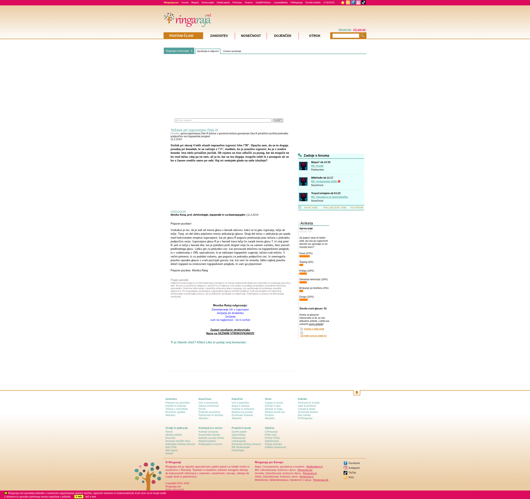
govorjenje (243, 133)
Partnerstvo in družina (211, 415)
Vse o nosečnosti (208, 402)
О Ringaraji (271, 431)
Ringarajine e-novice (210, 444)
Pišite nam (271, 434)
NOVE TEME (311, 207)
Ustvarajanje (239, 441)
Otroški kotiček (313, 2)
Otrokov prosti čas (275, 412)
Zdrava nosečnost (209, 405)
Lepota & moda (306, 409)
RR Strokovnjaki (241, 447)
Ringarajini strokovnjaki (177, 51)
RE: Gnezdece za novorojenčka (329, 197)
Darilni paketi (223, 2)
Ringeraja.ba (305, 470)
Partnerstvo (317, 169)
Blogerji (195, 2)
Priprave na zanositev (177, 402)
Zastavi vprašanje (232, 51)
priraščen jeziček (267, 133)
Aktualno (170, 415)
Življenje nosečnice (209, 412)
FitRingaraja (296, 2)
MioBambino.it (314, 466)
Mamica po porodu (242, 412)
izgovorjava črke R (197, 133)
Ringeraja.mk (320, 480)
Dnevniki (170, 437)
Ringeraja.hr (310, 473)
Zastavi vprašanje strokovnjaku (230, 329)
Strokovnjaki (207, 2)
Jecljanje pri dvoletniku (230, 313)
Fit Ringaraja (305, 418)
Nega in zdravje (240, 405)
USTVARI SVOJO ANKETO (313, 336)
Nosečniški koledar (209, 434)
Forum (169, 431)
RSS (351, 477)
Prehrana (237, 2)
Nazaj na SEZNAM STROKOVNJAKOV (230, 333)
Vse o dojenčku (240, 402)
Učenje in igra (273, 405)
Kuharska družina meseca (246, 444)
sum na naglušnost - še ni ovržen (230, 319)
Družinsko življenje (242, 415)
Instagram (354, 468)
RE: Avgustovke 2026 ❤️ (326, 181)
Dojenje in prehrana (243, 409)
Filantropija (238, 450)
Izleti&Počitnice (263, 2)
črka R (253, 133)
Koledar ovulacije (208, 431)
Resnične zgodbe (175, 412)
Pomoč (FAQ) (272, 437)
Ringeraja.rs (306, 476)
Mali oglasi (171, 450)
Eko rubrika (304, 415)
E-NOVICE (329, 2)
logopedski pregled (199, 136)
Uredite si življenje (175, 405)
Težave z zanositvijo (176, 409)
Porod (202, 409)
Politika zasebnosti (275, 447)
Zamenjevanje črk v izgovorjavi (230, 309)
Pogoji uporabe (273, 444)
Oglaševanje (272, 441)
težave (233, 133)
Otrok (314, 35)
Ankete (169, 453)
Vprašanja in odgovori (208, 51)
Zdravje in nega (273, 409)
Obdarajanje (239, 437)
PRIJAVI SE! (344, 30)
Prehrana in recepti (308, 402)
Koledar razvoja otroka (211, 437)
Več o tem (90, 496)
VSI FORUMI (356, 207)
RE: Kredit (317, 166)
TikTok (352, 472)
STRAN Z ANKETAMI (314, 329)
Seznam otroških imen (177, 441)
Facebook (354, 463)
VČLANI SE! (359, 30)
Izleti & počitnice (307, 405)
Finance (249, 2)
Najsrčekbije (239, 434)
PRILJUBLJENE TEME (335, 207)
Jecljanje (230, 316)
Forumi (184, 2)
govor (184, 133)
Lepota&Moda (281, 2)
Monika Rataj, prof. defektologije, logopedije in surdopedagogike (208, 214)
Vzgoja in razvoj (274, 402)
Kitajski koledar (207, 441)
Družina (269, 415)
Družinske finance (308, 412)
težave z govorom (219, 133)
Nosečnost (317, 185)
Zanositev (219, 35)
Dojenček (283, 35)
